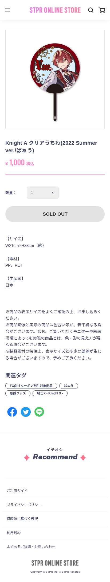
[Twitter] (26, 412)
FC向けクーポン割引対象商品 (31, 386)
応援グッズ (18, 393)
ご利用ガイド (17, 491)
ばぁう (68, 386)
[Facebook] (12, 412)
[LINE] (39, 412)
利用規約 (14, 533)
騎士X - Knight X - (50, 393)
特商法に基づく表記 (22, 519)
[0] (101, 10)
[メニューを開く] (7, 10)
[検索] (90, 10)
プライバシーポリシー (24, 505)
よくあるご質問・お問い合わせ (31, 547)
